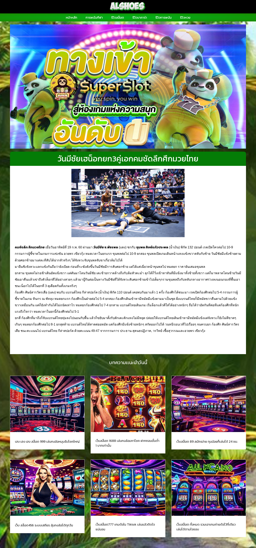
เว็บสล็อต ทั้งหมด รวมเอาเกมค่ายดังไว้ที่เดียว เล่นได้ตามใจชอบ (206, 527)
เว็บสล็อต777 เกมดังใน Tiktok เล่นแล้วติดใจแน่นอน (125, 527)
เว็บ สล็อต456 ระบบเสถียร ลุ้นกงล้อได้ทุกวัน (44, 525)
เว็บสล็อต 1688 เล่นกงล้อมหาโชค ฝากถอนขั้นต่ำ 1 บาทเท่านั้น (127, 443)
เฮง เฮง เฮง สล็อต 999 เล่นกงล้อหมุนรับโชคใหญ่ (47, 441)
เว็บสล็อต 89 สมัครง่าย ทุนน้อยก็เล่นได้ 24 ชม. (207, 441)
